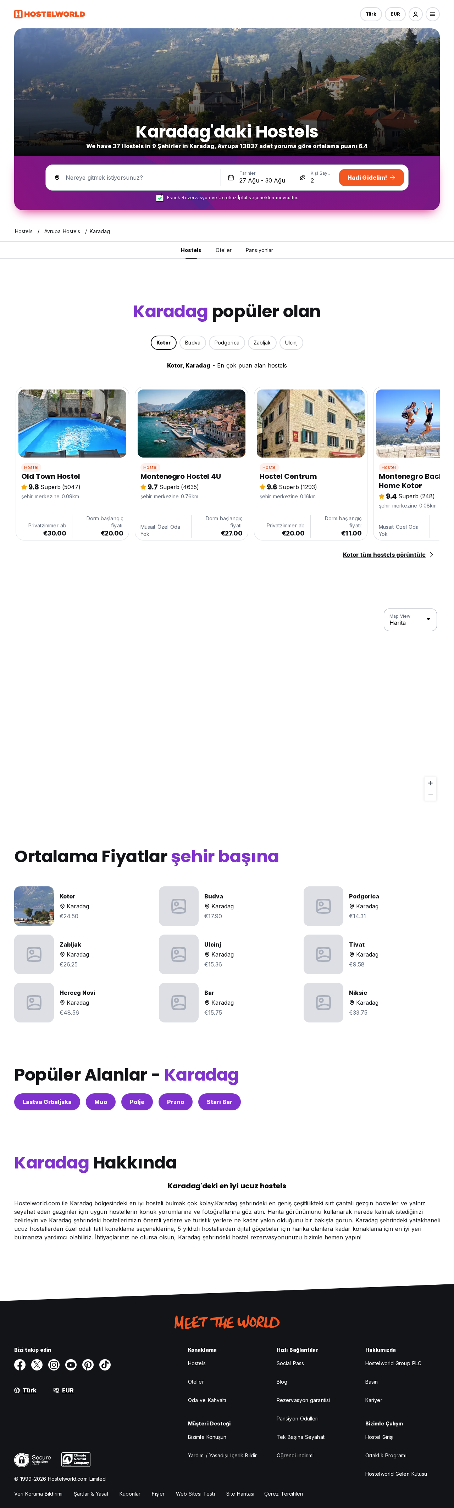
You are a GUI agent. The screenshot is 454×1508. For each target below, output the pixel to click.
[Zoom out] (430, 795)
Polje (137, 1101)
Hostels (197, 1363)
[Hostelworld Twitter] (37, 1364)
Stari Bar (219, 1101)
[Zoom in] (430, 783)
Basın (371, 1382)
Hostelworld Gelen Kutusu (396, 1474)
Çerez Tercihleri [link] (283, 1494)
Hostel (31, 467)
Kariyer (373, 1400)
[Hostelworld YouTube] (71, 1364)
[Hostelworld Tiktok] (105, 1364)
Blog (282, 1382)
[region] (227, 705)
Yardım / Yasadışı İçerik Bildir (222, 1455)
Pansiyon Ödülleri (298, 1418)
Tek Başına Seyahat (301, 1437)
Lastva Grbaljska (47, 1101)
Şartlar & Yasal (91, 1494)
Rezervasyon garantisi (303, 1400)
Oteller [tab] (224, 250)
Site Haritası (240, 1494)
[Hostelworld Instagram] (54, 1364)
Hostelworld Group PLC (393, 1363)
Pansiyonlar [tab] (259, 250)
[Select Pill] (416, 14)
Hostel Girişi (379, 1437)
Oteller (196, 1382)
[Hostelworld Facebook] (20, 1364)
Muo (100, 1101)
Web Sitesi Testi (195, 1494)
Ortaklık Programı (385, 1455)
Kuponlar (130, 1494)
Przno (175, 1101)
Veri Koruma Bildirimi (38, 1494)
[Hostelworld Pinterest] (88, 1364)
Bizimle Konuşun (207, 1437)
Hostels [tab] (191, 250)
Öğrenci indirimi (295, 1455)
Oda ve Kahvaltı (207, 1400)
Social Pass (290, 1363)
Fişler (158, 1494)
